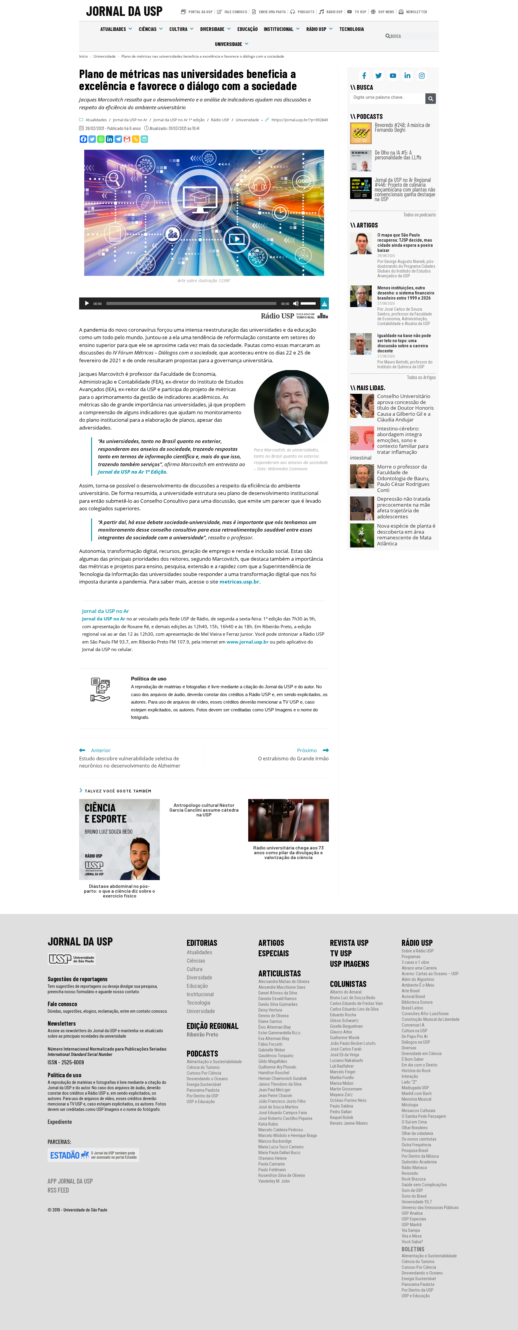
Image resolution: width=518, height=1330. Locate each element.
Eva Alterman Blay (273, 1038)
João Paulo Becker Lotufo (353, 1043)
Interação (410, 1076)
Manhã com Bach (417, 1093)
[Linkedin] (109, 139)
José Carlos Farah (346, 1049)
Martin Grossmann (346, 1089)
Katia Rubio (268, 1124)
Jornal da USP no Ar (130, 119)
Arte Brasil (411, 991)
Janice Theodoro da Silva (280, 1084)
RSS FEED (58, 1190)
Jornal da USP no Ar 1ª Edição (132, 471)
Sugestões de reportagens (78, 978)
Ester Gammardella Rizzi (279, 1033)
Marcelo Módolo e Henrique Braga (287, 1135)
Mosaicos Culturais (419, 1110)
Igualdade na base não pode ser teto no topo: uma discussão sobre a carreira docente (404, 343)
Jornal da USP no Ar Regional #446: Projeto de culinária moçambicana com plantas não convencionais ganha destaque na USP (405, 189)
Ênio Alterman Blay (274, 1027)
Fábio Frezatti (270, 1044)
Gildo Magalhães (272, 1061)
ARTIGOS (271, 942)
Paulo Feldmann (272, 1169)
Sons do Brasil (414, 1196)
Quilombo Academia (419, 1162)
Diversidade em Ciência (422, 1053)
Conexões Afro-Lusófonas (425, 1013)
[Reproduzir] (87, 303)
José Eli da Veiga (344, 1054)
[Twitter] (92, 139)
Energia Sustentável (204, 1084)
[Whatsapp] (101, 139)
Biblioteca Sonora (417, 1002)
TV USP (341, 953)
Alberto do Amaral (346, 992)
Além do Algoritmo (418, 979)
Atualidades (113, 29)
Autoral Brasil (413, 996)
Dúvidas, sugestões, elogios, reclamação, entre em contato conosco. (108, 1011)
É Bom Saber (413, 1059)
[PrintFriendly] (144, 139)
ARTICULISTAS (279, 973)
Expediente (60, 1121)
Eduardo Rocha (343, 1015)
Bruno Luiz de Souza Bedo (352, 997)
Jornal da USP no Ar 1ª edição (179, 119)
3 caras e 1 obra (415, 962)
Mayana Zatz (341, 1094)
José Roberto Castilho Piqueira (285, 1118)
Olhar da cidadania (417, 1133)
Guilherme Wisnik (345, 1037)
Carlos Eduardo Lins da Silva (354, 1009)
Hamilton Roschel (273, 1072)
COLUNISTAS (348, 984)
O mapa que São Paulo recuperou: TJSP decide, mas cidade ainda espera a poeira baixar (405, 242)
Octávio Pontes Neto (348, 1100)
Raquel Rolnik (341, 1117)
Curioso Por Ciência (204, 1073)
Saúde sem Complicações (424, 1184)
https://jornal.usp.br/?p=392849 (300, 119)
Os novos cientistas (419, 1139)
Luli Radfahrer (342, 1066)
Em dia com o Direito (419, 1065)
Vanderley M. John (274, 1181)
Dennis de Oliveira (273, 1015)
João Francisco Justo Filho (282, 1101)
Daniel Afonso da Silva (277, 993)
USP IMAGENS (349, 963)
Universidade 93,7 (417, 1202)
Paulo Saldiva (341, 1106)
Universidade (228, 44)
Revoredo (410, 1173)
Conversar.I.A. (413, 1025)
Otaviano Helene (272, 1158)
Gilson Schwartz (344, 1020)
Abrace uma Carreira (419, 968)
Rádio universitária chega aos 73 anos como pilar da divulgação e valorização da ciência (288, 852)
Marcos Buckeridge (275, 1141)
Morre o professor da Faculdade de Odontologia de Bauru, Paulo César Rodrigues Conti (403, 478)
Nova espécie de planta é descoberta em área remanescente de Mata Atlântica (406, 534)
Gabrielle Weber (271, 1050)
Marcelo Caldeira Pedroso (280, 1129)
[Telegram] (118, 139)
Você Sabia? (412, 1241)
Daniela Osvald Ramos (277, 998)
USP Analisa (412, 1213)
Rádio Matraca (414, 1167)
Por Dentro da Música (420, 1156)
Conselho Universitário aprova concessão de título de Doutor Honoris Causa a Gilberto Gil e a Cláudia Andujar (405, 408)
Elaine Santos (270, 1021)
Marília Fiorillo (342, 1077)
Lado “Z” (409, 1082)
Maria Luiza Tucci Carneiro (281, 1147)
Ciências (147, 29)
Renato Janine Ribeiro (349, 1123)
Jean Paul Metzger (274, 1090)
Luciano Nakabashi (346, 1060)
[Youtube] (393, 75)
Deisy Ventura (270, 1010)
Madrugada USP (415, 1087)
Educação (247, 29)
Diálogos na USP (416, 1042)
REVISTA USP (349, 942)
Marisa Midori (341, 1083)
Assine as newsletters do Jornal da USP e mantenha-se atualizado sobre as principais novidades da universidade (105, 1033)
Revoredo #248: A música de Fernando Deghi (402, 127)
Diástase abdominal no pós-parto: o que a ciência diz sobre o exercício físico (119, 891)
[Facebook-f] (364, 75)
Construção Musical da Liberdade (431, 1019)
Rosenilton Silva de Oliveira (281, 1175)
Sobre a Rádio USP (418, 951)
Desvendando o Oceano (207, 1078)
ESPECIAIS (273, 953)
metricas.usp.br (239, 581)
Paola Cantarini (271, 1164)
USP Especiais (414, 1219)
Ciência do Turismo (203, 1067)
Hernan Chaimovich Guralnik (282, 1078)
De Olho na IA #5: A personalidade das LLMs (398, 155)
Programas (411, 956)
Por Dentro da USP (203, 1096)
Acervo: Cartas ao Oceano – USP (430, 973)
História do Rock (416, 1070)
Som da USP (412, 1190)
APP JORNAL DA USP (70, 1181)
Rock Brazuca (414, 1179)
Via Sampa (411, 1230)
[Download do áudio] (324, 302)
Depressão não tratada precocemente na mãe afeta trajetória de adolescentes (403, 507)
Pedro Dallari (341, 1111)
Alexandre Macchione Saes (281, 987)
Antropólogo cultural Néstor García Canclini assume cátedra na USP (204, 810)
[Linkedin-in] (407, 75)
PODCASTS (202, 1053)
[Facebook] (83, 139)
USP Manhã (411, 1224)
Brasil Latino (412, 1008)
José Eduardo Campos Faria (282, 1112)
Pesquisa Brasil (415, 1150)
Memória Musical (416, 1099)
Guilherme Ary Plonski (277, 1067)
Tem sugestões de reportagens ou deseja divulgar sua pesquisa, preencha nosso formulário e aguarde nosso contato (103, 989)
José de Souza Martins (278, 1107)
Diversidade (212, 29)
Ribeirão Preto (202, 1034)
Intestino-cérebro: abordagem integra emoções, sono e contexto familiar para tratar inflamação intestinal (389, 443)
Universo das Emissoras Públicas (430, 1207)
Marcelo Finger (343, 1072)
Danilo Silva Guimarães (278, 1004)
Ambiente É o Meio (418, 985)
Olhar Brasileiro (415, 1127)
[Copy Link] (135, 139)
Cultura (178, 29)
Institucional (278, 29)
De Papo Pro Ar (415, 1036)
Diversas (409, 1048)
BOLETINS (413, 1249)
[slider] (309, 302)
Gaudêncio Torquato (275, 1055)
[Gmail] (127, 139)
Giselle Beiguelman (346, 1026)
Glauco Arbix (341, 1032)
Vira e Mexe (412, 1236)
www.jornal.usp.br (248, 642)
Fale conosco (62, 1003)
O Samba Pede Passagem (424, 1116)
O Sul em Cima (414, 1122)
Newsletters (62, 1023)
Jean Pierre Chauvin (275, 1095)
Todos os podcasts (419, 214)
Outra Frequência (416, 1145)
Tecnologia (351, 29)
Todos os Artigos (421, 377)
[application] (199, 303)
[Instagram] (422, 75)
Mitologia (410, 1105)
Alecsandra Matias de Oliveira (283, 981)
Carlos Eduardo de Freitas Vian (356, 1003)
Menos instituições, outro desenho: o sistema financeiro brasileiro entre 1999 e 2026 (405, 293)
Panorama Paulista (203, 1090)
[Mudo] (296, 303)
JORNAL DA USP (124, 10)
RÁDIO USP (417, 942)
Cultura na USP (414, 1030)
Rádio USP (316, 29)
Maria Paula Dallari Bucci (279, 1152)
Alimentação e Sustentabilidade (214, 1061)
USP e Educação (201, 1101)
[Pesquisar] (430, 98)
